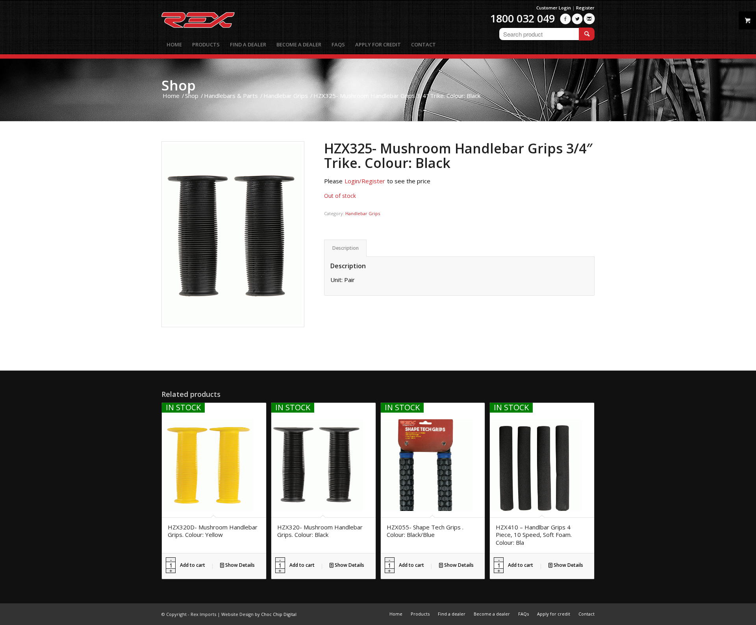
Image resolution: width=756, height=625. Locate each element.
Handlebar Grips (362, 213)
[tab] (345, 248)
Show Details (239, 565)
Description (345, 248)
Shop (178, 85)
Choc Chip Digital (278, 614)
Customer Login (553, 8)
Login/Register (365, 181)
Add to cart (192, 565)
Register (585, 8)
